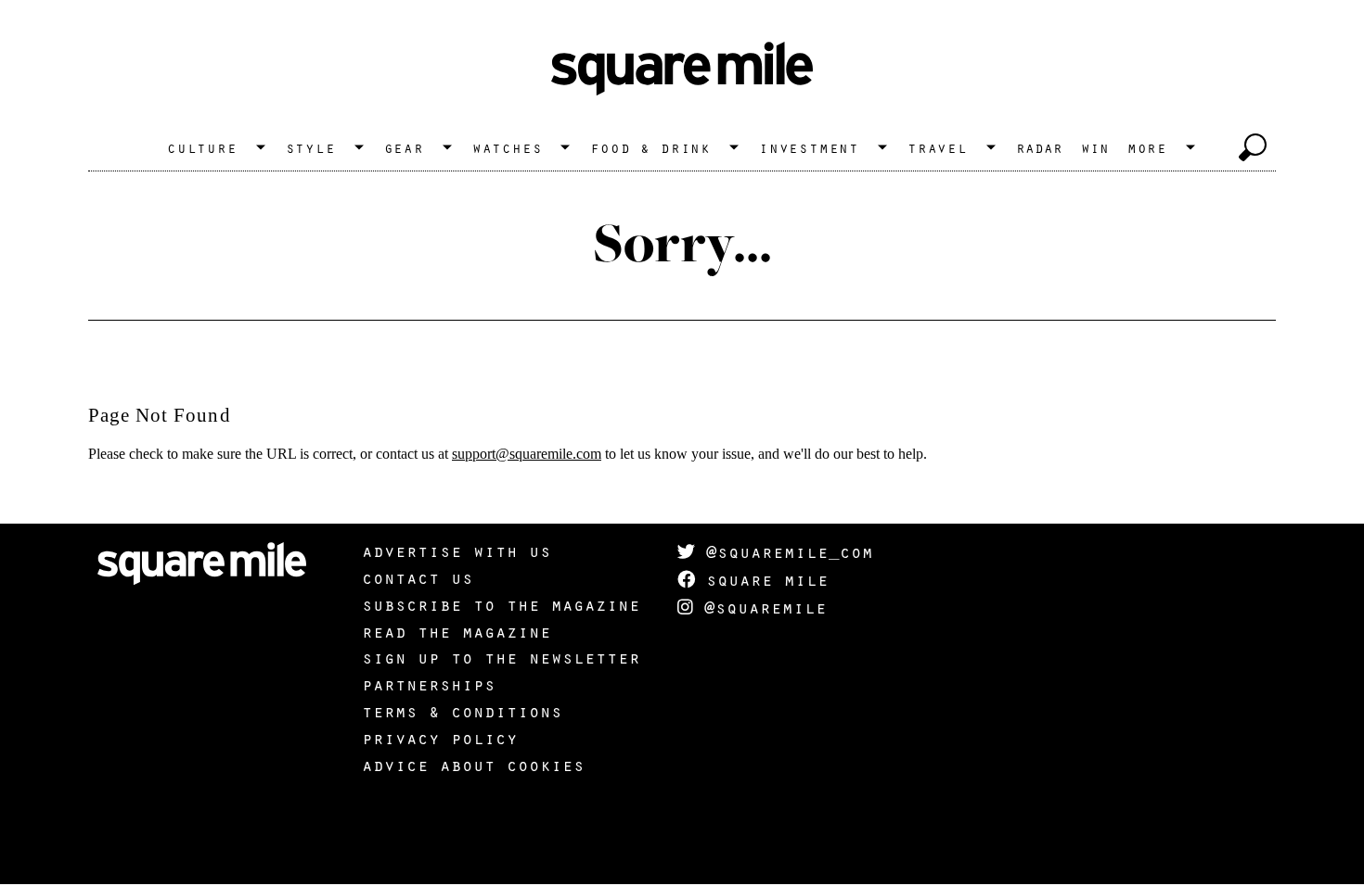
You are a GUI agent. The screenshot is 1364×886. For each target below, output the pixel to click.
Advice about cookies (473, 765)
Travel (937, 147)
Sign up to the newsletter (501, 657)
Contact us (417, 577)
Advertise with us (456, 550)
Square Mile (762, 579)
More (1147, 147)
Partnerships (428, 684)
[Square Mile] (682, 69)
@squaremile (760, 607)
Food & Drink (650, 147)
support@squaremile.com (526, 454)
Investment (809, 147)
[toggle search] (1252, 147)
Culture (202, 147)
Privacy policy (440, 738)
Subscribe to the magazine (501, 604)
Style (311, 147)
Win (1095, 147)
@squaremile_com (784, 551)
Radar (1039, 147)
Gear (404, 147)
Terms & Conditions (462, 711)
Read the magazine (456, 631)
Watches (507, 147)
